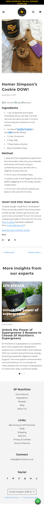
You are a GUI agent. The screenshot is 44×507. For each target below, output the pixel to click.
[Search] (33, 12)
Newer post (34, 252)
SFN (10, 132)
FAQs (22, 428)
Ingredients (22, 398)
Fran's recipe (8, 222)
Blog (22, 405)
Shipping (22, 432)
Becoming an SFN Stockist (22, 425)
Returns (22, 436)
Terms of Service (22, 443)
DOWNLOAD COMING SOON (16, 230)
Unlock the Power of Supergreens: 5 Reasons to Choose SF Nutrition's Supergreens (21, 334)
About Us (22, 409)
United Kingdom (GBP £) (20, 492)
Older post (9, 252)
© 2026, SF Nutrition (11, 497)
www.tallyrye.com (15, 225)
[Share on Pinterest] (15, 240)
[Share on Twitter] (9, 240)
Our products (22, 394)
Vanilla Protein (24, 129)
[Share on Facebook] (3, 240)
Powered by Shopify (30, 497)
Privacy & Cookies (22, 439)
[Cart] (40, 12)
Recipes (22, 401)
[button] (19, 373)
